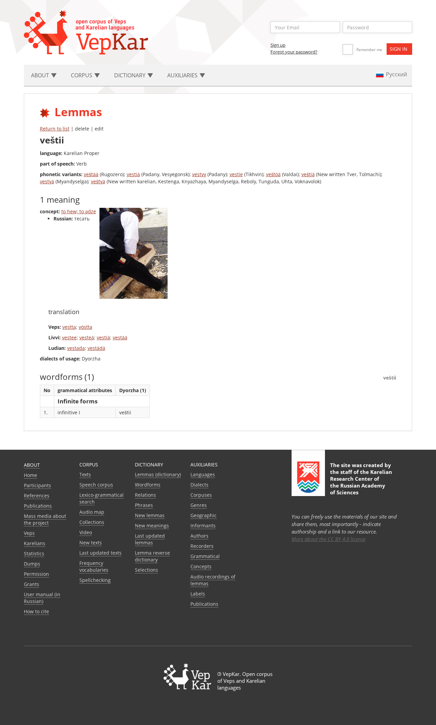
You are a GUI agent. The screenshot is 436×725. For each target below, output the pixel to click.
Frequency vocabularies (93, 566)
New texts (90, 542)
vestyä (47, 181)
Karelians (34, 543)
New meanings (152, 525)
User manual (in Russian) (42, 597)
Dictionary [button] (130, 75)
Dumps (32, 563)
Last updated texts (100, 553)
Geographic (203, 515)
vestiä (133, 174)
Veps (29, 533)
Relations (145, 495)
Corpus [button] (82, 75)
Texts (85, 474)
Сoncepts (201, 566)
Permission (36, 574)
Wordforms (147, 484)
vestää (120, 337)
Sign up (277, 45)
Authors (199, 536)
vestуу (199, 174)
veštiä (308, 174)
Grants (31, 584)
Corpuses (201, 495)
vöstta (85, 327)
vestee (69, 337)
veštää (91, 174)
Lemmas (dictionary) (158, 474)
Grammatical (205, 556)
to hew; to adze (78, 211)
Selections (146, 570)
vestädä (96, 348)
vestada (76, 348)
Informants (203, 525)
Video (85, 532)
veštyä (98, 181)
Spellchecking (95, 580)
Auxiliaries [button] (183, 75)
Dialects (199, 484)
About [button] (40, 75)
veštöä (273, 174)
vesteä (86, 337)
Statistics (34, 553)
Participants (37, 485)
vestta (69, 327)
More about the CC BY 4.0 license (328, 539)
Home (30, 475)
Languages (202, 474)
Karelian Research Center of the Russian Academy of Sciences (361, 482)
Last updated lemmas (150, 539)
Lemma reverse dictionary (152, 556)
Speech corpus (96, 484)
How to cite (36, 611)
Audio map (91, 512)
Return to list (54, 128)
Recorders (202, 546)
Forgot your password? (293, 52)
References (36, 495)
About (32, 465)
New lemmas (150, 515)
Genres (198, 505)
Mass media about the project (45, 519)
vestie (236, 174)
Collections (91, 522)
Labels (197, 593)
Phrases (144, 505)
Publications (38, 506)
